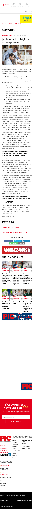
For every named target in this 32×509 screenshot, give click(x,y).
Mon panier (3, 485)
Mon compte (3, 483)
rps (27, 232)
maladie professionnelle (12, 232)
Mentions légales (4, 500)
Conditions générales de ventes (24, 500)
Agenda (14, 448)
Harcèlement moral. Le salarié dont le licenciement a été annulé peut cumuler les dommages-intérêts (16, 41)
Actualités (10, 23)
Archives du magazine (15, 445)
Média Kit (14, 455)
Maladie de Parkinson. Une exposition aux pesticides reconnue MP (6, 305)
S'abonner (2, 481)
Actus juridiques (19, 23)
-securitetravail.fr (4, 465)
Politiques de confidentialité (6, 506)
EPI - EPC (24, 444)
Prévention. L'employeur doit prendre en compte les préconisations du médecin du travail (7, 278)
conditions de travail (11, 227)
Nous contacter (16, 457)
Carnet (14, 453)
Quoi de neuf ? (16, 451)
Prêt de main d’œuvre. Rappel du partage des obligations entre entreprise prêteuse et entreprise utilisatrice (17, 279)
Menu (7, 5)
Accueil (4, 23)
